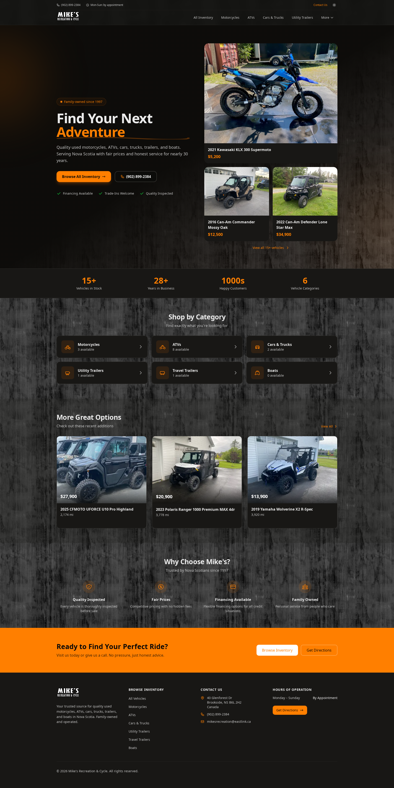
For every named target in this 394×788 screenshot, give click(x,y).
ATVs (251, 17)
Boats (133, 748)
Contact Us (320, 5)
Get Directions (319, 650)
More (325, 17)
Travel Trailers (139, 739)
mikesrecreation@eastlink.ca (229, 721)
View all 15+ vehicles (268, 247)
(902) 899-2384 (70, 5)
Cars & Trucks (273, 17)
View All (327, 426)
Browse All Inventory (81, 176)
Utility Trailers (302, 17)
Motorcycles (230, 17)
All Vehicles (137, 698)
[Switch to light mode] (334, 5)
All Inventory (203, 17)
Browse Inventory (277, 650)
